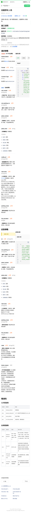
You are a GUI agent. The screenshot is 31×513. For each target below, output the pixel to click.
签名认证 (6, 61)
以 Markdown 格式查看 (6, 15)
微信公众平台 (4, 498)
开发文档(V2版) (5, 491)
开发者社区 (3, 495)
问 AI (24, 15)
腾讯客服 (15, 498)
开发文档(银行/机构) (17, 492)
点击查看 (14, 46)
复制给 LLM (17, 15)
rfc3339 (3, 178)
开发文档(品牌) (16, 489)
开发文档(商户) (4, 489)
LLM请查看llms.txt (6, 486)
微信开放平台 (16, 495)
